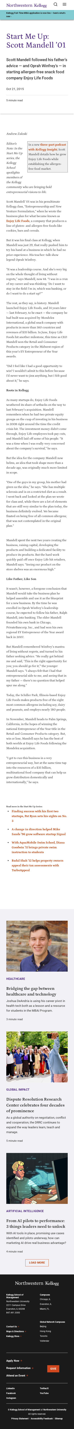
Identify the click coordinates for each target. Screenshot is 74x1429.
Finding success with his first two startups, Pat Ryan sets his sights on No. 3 (39, 816)
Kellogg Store (12, 1336)
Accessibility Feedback (42, 1418)
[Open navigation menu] (64, 4)
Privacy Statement (20, 1418)
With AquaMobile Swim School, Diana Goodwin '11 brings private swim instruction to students (38, 847)
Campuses (45, 1295)
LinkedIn (10, 1388)
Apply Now (12, 1360)
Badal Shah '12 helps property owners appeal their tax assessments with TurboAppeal (37, 865)
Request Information (18, 1368)
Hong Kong (45, 1331)
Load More (37, 1262)
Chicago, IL (45, 1299)
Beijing (43, 1326)
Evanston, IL (46, 1304)
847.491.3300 (13, 1312)
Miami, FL (44, 1309)
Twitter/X (44, 1388)
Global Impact (18, 1089)
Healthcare (15, 979)
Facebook (11, 1393)
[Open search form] (56, 4)
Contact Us (11, 1326)
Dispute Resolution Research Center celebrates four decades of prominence (35, 1105)
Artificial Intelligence (25, 1211)
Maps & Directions (15, 1331)
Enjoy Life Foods (17, 221)
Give (53, 1368)
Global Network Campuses (52, 1322)
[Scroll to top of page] (68, 1410)
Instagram (11, 1398)
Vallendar (44, 1341)
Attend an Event (15, 1375)
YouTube (44, 1393)
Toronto (43, 1336)
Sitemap (59, 1418)
